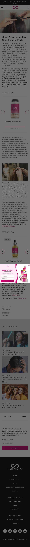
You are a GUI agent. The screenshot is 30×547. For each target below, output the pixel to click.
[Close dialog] (29, 265)
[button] (7, 281)
